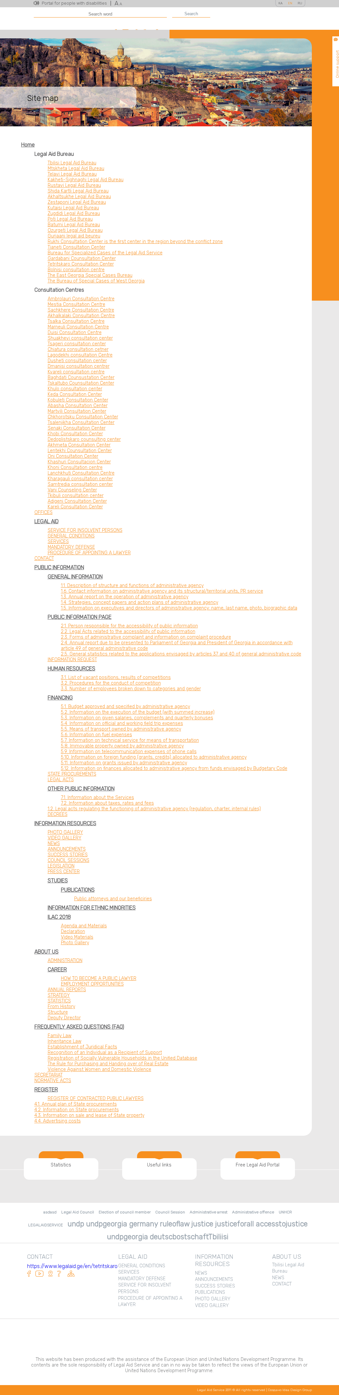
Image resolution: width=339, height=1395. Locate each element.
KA (280, 3)
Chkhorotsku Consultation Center (83, 417)
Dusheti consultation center (77, 360)
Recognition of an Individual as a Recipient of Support (105, 1052)
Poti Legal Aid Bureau (70, 219)
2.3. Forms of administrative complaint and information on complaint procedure (146, 637)
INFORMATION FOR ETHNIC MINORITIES (92, 908)
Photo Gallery (75, 943)
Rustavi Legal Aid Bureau (74, 185)
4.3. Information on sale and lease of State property (89, 1115)
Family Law (60, 1035)
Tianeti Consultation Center (76, 247)
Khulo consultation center (75, 389)
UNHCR (285, 1212)
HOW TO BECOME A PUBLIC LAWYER (98, 978)
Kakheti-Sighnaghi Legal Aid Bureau (85, 180)
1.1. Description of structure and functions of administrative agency (132, 585)
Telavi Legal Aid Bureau (72, 174)
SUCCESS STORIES (68, 855)
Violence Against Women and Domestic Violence (99, 1069)
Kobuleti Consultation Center (78, 400)
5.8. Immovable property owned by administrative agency (122, 746)
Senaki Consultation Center (77, 428)
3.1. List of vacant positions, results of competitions (116, 677)
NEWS (54, 843)
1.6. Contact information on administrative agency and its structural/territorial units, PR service (162, 591)
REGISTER (46, 1089)
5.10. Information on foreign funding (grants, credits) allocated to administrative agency (154, 757)
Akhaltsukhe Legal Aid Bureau (79, 196)
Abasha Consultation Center (78, 405)
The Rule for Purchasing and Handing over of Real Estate (108, 1064)
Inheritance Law (64, 1041)
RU (300, 3)
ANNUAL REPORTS (67, 990)
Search (191, 13)
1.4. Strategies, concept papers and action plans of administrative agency (139, 602)
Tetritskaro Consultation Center (81, 264)
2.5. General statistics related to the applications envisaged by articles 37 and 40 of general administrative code (181, 654)
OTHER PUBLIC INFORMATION (81, 788)
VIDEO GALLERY (64, 838)
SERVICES (58, 541)
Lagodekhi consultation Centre (80, 355)
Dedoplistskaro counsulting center (84, 439)
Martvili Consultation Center (77, 411)
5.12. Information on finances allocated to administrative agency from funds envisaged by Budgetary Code (174, 768)
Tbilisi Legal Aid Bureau (72, 163)
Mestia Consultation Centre (76, 304)
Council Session (170, 1212)
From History (61, 1006)
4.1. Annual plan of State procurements (75, 1104)
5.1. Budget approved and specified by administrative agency (125, 706)
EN (290, 3)
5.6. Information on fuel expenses (96, 735)
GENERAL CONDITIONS (71, 536)
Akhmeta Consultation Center (79, 445)
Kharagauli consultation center (80, 479)
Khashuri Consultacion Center (79, 462)
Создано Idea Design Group (290, 1390)
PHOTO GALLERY (65, 832)
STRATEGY (59, 995)
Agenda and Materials (84, 926)
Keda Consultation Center (75, 394)
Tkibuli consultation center (76, 495)
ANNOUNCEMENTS (67, 849)
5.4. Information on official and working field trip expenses (122, 723)
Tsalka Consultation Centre (76, 321)
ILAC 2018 (59, 917)
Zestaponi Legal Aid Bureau (77, 202)
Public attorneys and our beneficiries (113, 899)
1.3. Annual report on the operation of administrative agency (124, 597)
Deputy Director (64, 1018)
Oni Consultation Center (73, 456)
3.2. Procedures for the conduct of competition (111, 683)
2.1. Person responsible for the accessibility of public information (129, 626)
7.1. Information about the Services (97, 797)
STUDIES (58, 880)
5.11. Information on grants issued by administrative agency (124, 763)
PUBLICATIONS (78, 890)
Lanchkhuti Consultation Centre (81, 473)
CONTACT (44, 558)
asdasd (50, 1212)
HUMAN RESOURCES (71, 668)
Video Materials (77, 937)
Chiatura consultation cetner (78, 349)
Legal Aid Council (77, 1212)
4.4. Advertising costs (57, 1121)
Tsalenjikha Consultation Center (81, 422)
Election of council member (125, 1212)
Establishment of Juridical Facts (82, 1047)
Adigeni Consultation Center (77, 501)
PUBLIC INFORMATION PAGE (80, 617)
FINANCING (60, 698)
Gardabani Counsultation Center (82, 258)
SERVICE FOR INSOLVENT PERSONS (85, 530)
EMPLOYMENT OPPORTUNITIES (92, 984)
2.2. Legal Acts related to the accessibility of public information (128, 631)
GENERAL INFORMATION (75, 576)
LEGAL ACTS (61, 779)
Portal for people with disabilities (76, 3)
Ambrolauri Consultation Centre (81, 299)
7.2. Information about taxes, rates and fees (107, 803)
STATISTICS (59, 1001)
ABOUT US (46, 952)
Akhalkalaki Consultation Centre (81, 315)
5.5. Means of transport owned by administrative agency (121, 729)
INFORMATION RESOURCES (65, 823)
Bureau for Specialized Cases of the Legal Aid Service (105, 253)
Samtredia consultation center (80, 484)
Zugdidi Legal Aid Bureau (74, 213)
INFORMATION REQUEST (72, 659)
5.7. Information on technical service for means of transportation (130, 740)
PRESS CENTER (64, 871)
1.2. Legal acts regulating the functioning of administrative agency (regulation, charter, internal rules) (154, 809)
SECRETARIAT (48, 1075)
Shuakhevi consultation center (80, 338)
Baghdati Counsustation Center (81, 377)
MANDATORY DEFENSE (71, 547)
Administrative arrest (208, 1212)
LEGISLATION (61, 866)
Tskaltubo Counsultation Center (81, 383)
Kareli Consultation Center (75, 507)
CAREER (57, 969)
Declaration (73, 931)
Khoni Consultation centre (75, 467)
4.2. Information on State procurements (76, 1110)
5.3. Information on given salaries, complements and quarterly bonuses (137, 718)
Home (28, 145)
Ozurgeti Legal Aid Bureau (75, 230)
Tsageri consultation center (77, 344)
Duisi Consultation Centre (75, 332)
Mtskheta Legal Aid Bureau (76, 168)
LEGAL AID (46, 521)
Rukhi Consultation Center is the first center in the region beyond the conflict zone (135, 241)
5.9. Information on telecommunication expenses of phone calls (129, 751)
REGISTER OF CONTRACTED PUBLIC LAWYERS (96, 1098)
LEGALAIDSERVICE (45, 1225)
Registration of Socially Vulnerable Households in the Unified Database (122, 1058)
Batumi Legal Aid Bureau (74, 225)
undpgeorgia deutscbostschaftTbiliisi (167, 1236)
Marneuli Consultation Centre (78, 327)
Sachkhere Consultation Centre (81, 310)
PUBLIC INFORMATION (59, 567)
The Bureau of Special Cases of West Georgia (96, 281)
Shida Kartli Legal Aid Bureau (78, 191)
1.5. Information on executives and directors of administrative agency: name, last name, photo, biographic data (179, 608)
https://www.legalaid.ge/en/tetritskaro (72, 1266)
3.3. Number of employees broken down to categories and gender (131, 689)
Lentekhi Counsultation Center (80, 450)
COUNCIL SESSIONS (68, 860)
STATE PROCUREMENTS (72, 774)
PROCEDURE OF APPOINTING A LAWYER (89, 553)
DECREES (58, 814)
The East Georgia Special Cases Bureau (90, 275)
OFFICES (43, 512)
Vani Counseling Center (72, 490)
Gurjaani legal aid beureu (74, 236)
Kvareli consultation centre (76, 372)
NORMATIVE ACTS (52, 1080)
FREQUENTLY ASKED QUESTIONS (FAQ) (79, 1027)
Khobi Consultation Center (75, 434)
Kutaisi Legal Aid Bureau (73, 208)
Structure (58, 1012)
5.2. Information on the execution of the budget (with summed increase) (138, 712)
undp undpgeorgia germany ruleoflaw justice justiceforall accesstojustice (188, 1223)
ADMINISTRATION (65, 960)
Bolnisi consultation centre (76, 270)
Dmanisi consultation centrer (79, 366)
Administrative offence (253, 1212)
